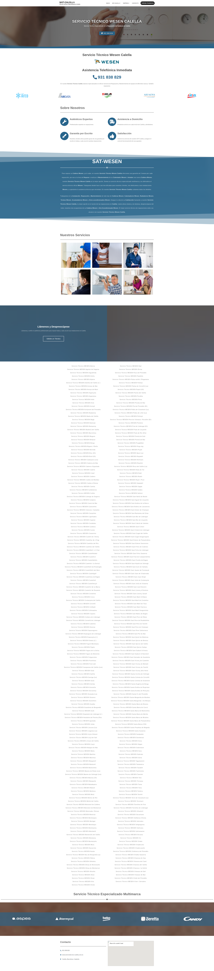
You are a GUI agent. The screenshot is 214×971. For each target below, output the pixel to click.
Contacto (135, 3)
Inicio (108, 3)
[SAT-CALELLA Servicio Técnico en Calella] (69, 3)
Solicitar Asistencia (148, 3)
